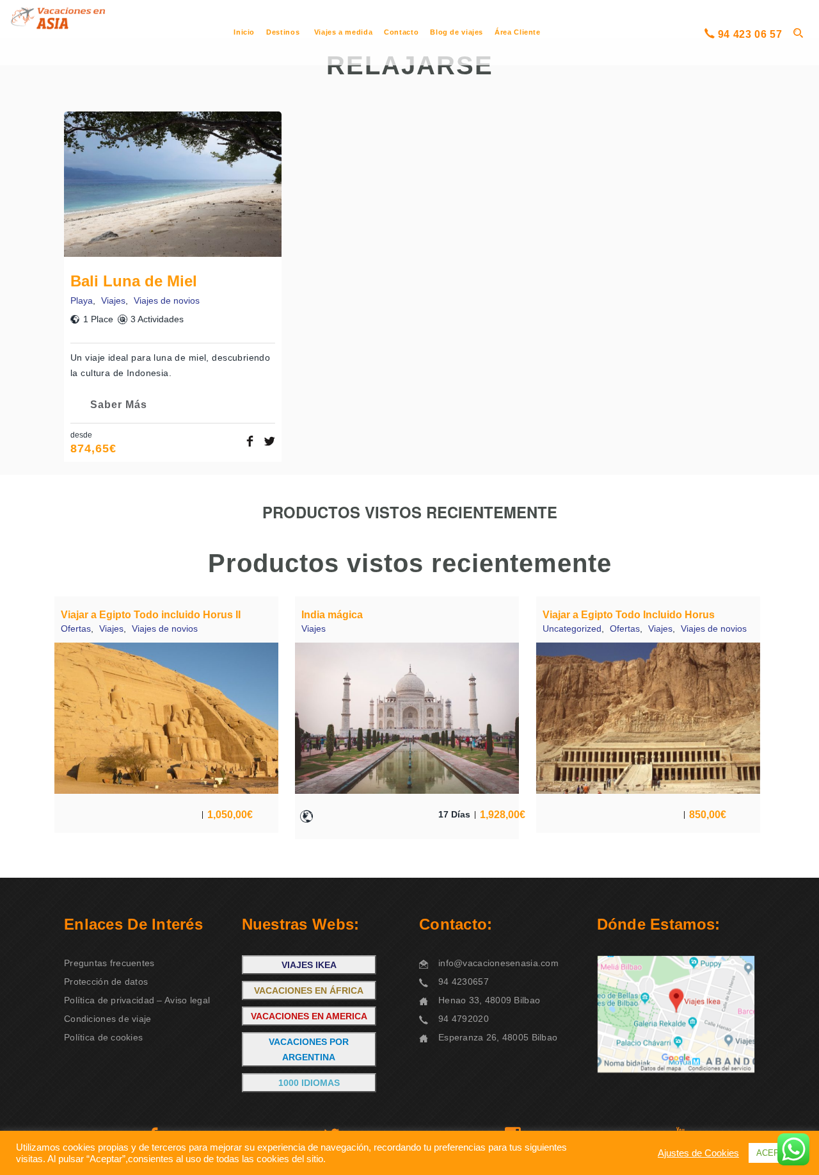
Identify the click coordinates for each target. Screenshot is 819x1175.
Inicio (244, 32)
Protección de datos (106, 981)
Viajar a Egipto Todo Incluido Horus (629, 614)
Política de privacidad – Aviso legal (137, 1000)
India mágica (332, 614)
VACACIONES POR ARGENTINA (309, 1049)
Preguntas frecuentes (109, 963)
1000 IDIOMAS (309, 1083)
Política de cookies (103, 1037)
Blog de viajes (456, 32)
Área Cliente (518, 32)
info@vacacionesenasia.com (498, 963)
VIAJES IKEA (309, 965)
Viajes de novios (167, 300)
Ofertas (76, 628)
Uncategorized (572, 628)
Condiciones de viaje (108, 1019)
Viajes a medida (343, 32)
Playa (81, 300)
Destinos (282, 32)
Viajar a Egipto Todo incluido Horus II (151, 614)
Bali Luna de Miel (133, 281)
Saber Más (118, 404)
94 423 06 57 (750, 34)
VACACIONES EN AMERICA (309, 1016)
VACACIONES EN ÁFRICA (308, 990)
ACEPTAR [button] (775, 1153)
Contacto (401, 32)
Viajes (113, 300)
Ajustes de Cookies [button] (698, 1153)
